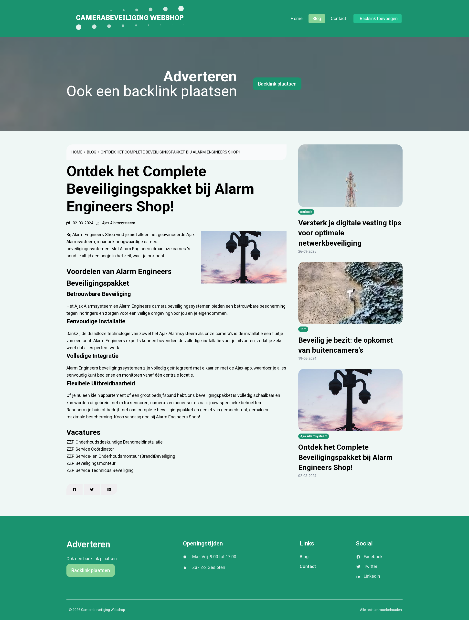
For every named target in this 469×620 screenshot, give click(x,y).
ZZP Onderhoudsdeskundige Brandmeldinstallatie (114, 442)
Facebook (373, 556)
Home (297, 18)
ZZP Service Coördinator (90, 449)
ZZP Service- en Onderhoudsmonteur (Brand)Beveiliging (120, 456)
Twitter (370, 566)
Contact (338, 18)
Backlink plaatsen (277, 84)
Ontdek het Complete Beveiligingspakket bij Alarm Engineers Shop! (170, 152)
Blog (316, 18)
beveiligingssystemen (120, 367)
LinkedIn (372, 576)
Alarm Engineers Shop (177, 416)
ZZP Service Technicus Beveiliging (100, 470)
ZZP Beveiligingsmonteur (91, 463)
